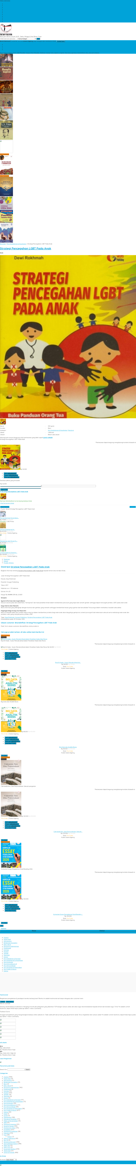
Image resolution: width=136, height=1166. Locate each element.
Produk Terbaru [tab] (9, 563)
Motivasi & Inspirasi (10, 1124)
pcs (2, 925)
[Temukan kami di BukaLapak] (8, 1039)
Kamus (6, 971)
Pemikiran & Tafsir (9, 1128)
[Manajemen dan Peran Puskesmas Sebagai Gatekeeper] (3, 539)
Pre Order (4, 671)
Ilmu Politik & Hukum (10, 969)
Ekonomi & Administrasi (11, 946)
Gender (6, 953)
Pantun (9, 1137)
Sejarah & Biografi (10, 1142)
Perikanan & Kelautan (10, 1131)
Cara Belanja (8, 6)
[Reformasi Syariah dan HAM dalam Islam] (6, 66)
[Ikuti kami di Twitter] (8, 1025)
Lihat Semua (9, 1001)
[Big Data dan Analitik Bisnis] (11, 700)
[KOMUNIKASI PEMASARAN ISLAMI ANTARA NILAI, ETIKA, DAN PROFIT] (6, 196)
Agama (6, 937)
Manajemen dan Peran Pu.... (8, 541)
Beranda (7, 4)
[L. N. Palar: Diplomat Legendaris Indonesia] (6, 139)
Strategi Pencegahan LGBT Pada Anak (25, 248)
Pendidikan (7, 1129)
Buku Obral (7, 944)
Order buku (7, 13)
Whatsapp (11, 477)
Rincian (34, 930)
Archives (3, 1160)
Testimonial (7, 18)
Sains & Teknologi (9, 1138)
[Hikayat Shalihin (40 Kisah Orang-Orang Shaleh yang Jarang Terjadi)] (6, 106)
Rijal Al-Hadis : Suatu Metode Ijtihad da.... (68, 662)
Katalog (6, 9)
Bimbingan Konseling (10, 943)
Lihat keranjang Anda (7, 503)
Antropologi (7, 941)
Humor (6, 957)
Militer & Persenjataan (11, 1121)
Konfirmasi (7, 11)
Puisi (5, 1135)
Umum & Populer (9, 1152)
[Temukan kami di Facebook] (8, 1021)
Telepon (10, 475)
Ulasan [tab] (6, 561)
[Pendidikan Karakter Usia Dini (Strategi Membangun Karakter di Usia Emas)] (6, 209)
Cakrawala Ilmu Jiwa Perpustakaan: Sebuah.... (68, 831)
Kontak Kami (60, 41)
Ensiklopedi (7, 948)
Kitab (5, 1114)
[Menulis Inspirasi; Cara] (6, 79)
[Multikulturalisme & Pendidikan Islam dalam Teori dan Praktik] (6, 174)
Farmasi (6, 950)
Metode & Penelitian (10, 1119)
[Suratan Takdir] (6, 242)
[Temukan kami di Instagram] (8, 1028)
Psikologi (71, 430)
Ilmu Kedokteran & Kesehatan (16, 244)
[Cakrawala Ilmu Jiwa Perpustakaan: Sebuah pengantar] (11, 784)
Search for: (3, 1069)
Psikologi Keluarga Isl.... (7, 529)
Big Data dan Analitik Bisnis (68, 747)
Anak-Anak (7, 939)
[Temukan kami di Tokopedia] (8, 1035)
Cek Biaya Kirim (9, 7)
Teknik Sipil (7, 1151)
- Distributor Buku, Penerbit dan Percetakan (19, 1163)
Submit (3, 1001)
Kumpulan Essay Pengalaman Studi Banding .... (68, 914)
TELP (10, 46)
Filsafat (6, 952)
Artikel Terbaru (8, 21)
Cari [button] (38, 38)
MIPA (5, 1122)
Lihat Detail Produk (10, 658)
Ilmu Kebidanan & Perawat (12, 959)
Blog (5, 1084)
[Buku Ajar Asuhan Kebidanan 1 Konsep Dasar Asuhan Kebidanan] (6, 119)
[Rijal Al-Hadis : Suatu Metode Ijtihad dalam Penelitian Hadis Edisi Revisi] (24, 639)
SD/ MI (6, 1140)
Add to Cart (4, 489)
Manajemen (7, 1117)
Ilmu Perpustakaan (10, 966)
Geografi (7, 955)
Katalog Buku (8, 20)
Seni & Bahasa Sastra (11, 1144)
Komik (6, 1115)
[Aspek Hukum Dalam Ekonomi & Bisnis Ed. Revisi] (6, 152)
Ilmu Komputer (8, 962)
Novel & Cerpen (9, 1126)
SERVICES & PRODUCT (11, 16)
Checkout (102, 930)
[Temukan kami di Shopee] (8, 1032)
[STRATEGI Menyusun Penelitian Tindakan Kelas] (6, 222)
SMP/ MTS (7, 1147)
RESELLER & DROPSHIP (11, 14)
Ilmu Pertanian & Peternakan (13, 967)
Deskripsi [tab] (7, 559)
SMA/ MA (7, 1145)
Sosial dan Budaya (10, 1149)
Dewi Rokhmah (9, 617)
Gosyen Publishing (21, 617)
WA (10, 48)
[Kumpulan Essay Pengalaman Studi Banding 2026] (11, 867)
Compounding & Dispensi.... (8, 552)
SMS (10, 44)
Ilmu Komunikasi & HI (10, 964)
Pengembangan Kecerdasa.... (9, 518)
